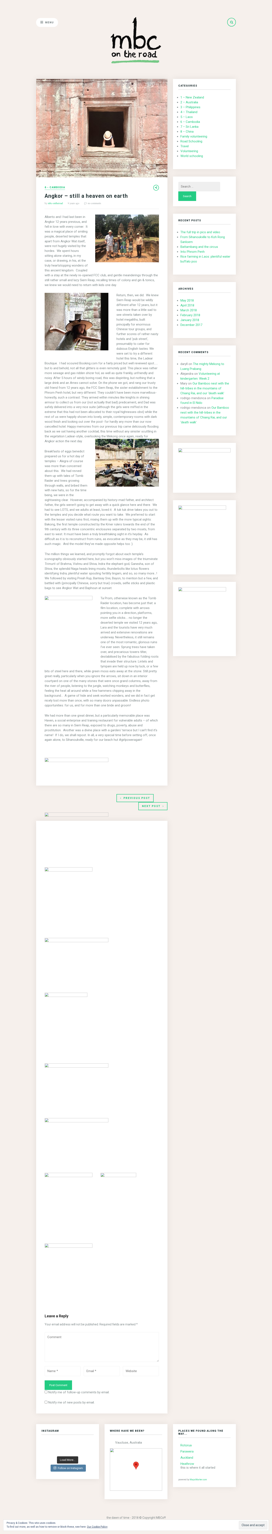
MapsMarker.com (198, 1479)
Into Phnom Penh (192, 252)
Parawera (187, 1451)
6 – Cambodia (190, 122)
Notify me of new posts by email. (71, 1402)
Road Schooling (191, 141)
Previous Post (136, 798)
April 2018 (187, 305)
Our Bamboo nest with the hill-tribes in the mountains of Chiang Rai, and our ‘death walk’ (204, 388)
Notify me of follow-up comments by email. (78, 1392)
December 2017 (191, 325)
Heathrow (187, 1464)
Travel (184, 146)
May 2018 (187, 300)
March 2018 (188, 310)
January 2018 (189, 320)
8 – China (187, 131)
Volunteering (189, 151)
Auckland (186, 1458)
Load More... (67, 1459)
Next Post (151, 806)
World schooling (191, 156)
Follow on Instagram (70, 1468)
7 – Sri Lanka (189, 127)
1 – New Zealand (192, 97)
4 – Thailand (188, 112)
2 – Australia (189, 102)
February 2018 (190, 315)
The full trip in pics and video (200, 232)
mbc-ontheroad (55, 203)
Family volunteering (193, 136)
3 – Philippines (190, 107)
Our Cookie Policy (97, 1526)
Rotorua (186, 1445)
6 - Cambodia (55, 187)
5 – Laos (186, 117)
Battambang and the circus (199, 247)
